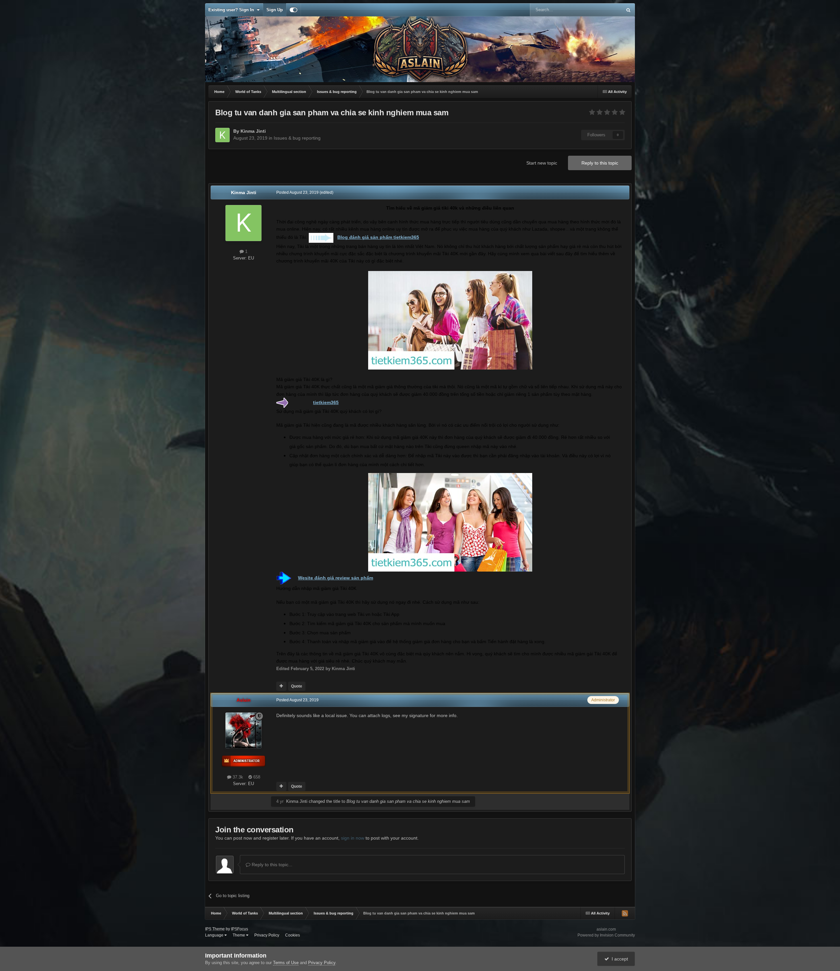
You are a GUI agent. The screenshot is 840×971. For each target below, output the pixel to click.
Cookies (292, 935)
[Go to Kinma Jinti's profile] (222, 135)
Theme (239, 935)
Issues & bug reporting (297, 138)
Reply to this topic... (271, 864)
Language (214, 935)
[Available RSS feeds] (625, 913)
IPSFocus (239, 929)
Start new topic (541, 163)
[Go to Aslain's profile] (243, 730)
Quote (296, 686)
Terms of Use (286, 962)
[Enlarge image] (321, 237)
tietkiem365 (326, 402)
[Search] (628, 9)
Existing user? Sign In (232, 9)
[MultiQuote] (281, 686)
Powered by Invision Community (606, 935)
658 (256, 777)
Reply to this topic (599, 163)
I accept (618, 958)
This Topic (604, 10)
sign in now (352, 838)
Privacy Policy (266, 935)
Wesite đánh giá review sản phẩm (335, 577)
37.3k (237, 777)
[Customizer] (293, 9)
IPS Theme (215, 929)
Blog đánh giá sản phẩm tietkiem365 (378, 237)
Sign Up (274, 9)
